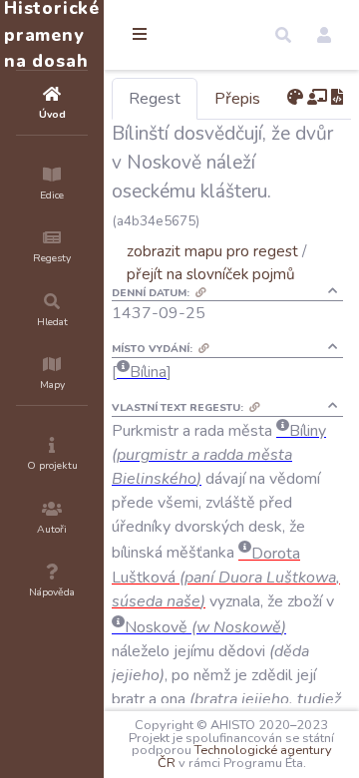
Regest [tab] (154, 99)
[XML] (337, 98)
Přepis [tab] (237, 99)
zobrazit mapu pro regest (212, 250)
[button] (283, 35)
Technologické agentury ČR (245, 756)
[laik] (317, 98)
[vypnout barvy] (295, 98)
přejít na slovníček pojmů (211, 273)
